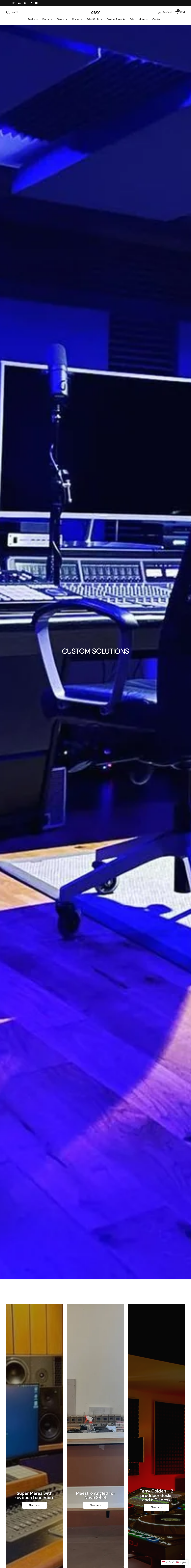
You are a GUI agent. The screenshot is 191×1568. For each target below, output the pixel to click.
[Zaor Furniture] (95, 12)
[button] (12, 12)
